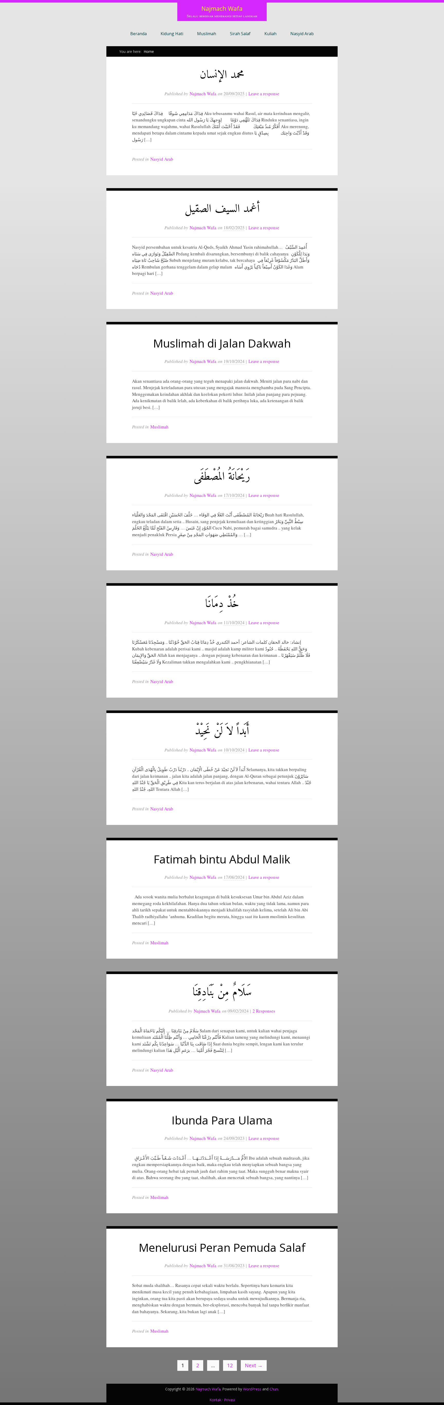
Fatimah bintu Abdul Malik (222, 859)
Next (254, 1365)
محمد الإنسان (222, 75)
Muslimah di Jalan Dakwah (222, 343)
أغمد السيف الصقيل (222, 209)
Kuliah (270, 33)
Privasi (229, 1399)
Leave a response (263, 94)
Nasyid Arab (302, 33)
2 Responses (264, 1011)
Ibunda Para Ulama (222, 1120)
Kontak (215, 1399)
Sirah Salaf (240, 33)
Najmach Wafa (222, 8)
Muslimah (206, 33)
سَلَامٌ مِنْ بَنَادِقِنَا (222, 993)
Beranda (138, 33)
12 (230, 1365)
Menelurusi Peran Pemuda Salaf (222, 1247)
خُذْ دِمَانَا (222, 604)
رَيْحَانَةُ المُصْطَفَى (222, 477)
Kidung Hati (172, 33)
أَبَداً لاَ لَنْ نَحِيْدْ (222, 732)
